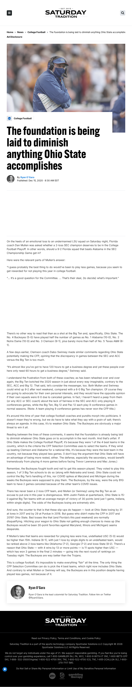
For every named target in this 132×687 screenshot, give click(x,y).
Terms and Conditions (69, 638)
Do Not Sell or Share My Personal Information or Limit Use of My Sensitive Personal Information (66, 668)
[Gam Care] (62, 676)
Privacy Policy (49, 638)
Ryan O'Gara (27, 177)
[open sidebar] (9, 12)
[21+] (52, 676)
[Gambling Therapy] (76, 676)
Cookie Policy (93, 638)
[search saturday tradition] (122, 12)
